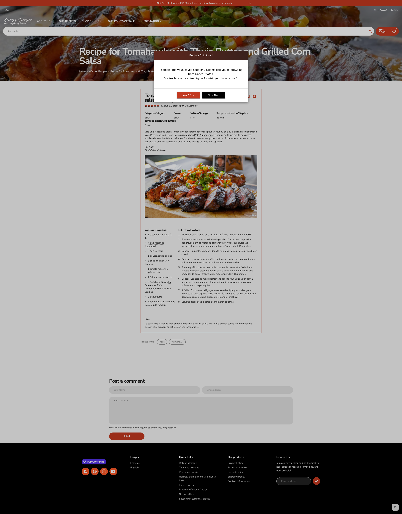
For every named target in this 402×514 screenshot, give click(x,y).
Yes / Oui (188, 95)
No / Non (213, 95)
